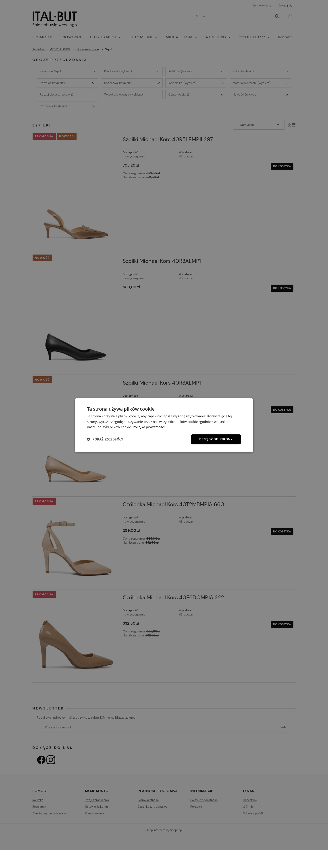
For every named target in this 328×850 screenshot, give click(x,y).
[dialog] (164, 425)
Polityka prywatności (149, 427)
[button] (105, 439)
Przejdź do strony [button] (216, 439)
